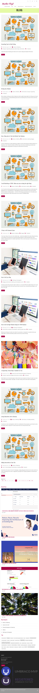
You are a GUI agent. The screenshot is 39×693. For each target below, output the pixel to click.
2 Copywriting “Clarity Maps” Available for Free (11, 370)
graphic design (23, 329)
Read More (3, 54)
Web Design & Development (16, 280)
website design (16, 48)
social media (9, 645)
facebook (8, 640)
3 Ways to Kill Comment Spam (8, 230)
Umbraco (4, 629)
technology (19, 467)
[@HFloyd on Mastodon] (37, 1)
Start (3, 480)
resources (28, 643)
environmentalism (4, 640)
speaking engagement (24, 645)
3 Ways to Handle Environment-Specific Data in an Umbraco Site (14, 615)
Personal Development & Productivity (25, 373)
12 (27, 480)
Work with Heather (7, 6)
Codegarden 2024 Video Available (8, 537)
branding (9, 329)
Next (29, 480)
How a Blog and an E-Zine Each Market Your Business (13, 136)
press (20, 643)
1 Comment (28, 282)
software (19, 645)
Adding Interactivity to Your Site (8, 462)
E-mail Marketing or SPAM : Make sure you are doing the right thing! (16, 183)
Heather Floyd (7, 3)
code (24, 638)
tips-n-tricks (33, 645)
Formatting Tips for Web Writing (8, 44)
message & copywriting (6, 48)
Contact (34, 6)
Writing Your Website (6, 89)
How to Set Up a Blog (6, 277)
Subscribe (3, 665)
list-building (29, 419)
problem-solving (24, 643)
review (31, 643)
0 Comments (5, 93)
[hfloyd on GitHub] (30, 1)
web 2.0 (22, 282)
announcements (4, 638)
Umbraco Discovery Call (28, 6)
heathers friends (17, 640)
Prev (5, 480)
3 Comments (29, 48)
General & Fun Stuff (15, 373)
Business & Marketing (17, 47)
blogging (32, 139)
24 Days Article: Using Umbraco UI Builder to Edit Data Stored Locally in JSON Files (18, 511)
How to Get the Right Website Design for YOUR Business (13, 324)
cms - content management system (18, 638)
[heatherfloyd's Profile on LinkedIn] (28, 1)
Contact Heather (5, 658)
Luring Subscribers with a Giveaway (9, 416)
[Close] (37, 690)
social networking (14, 645)
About (15, 6)
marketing (12, 48)
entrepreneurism (33, 638)
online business (22, 48)
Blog (12, 6)
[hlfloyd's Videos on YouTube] (32, 1)
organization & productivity (15, 643)
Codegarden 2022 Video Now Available (9, 563)
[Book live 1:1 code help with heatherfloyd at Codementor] (34, 1)
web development (18, 282)
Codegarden (27, 638)
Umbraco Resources (20, 6)
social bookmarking (4, 645)
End (32, 480)
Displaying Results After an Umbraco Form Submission (12, 589)
